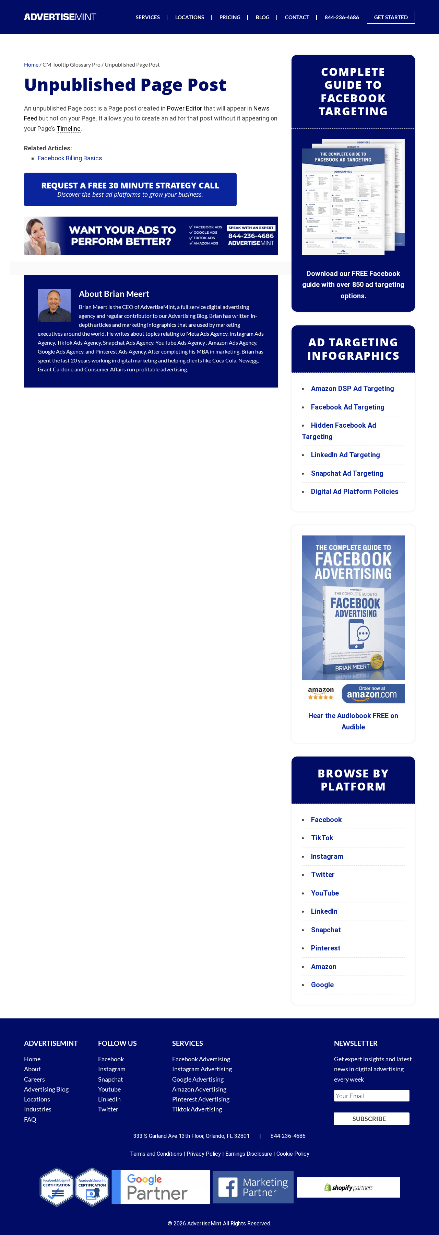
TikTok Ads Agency (79, 342)
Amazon (323, 966)
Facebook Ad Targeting (348, 407)
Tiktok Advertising (197, 1109)
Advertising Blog (187, 315)
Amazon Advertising (199, 1089)
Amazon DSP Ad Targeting (352, 388)
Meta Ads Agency (206, 333)
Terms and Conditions (156, 1154)
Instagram (327, 856)
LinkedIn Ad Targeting (345, 455)
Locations (37, 1099)
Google (322, 985)
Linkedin (109, 1099)
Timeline (69, 128)
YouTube (325, 893)
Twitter (323, 874)
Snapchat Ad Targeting (347, 473)
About (32, 1069)
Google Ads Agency (60, 351)
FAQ (30, 1119)
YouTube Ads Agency (180, 342)
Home (32, 1059)
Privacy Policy (204, 1154)
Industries (37, 1109)
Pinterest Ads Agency (120, 351)
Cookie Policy (292, 1154)
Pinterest (326, 948)
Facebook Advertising (201, 1059)
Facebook (326, 820)
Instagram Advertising (202, 1069)
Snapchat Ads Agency (128, 342)
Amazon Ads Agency (232, 342)
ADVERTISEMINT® (61, 16)
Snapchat (326, 930)
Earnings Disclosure (248, 1154)
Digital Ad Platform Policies (355, 491)
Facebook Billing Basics (70, 158)
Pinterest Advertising (200, 1099)
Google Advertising (198, 1079)
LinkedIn (324, 911)
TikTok (322, 838)
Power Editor (184, 108)
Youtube (109, 1089)
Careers (34, 1079)
